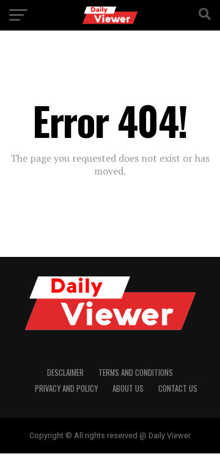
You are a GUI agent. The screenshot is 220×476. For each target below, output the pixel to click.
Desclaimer (65, 372)
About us (128, 388)
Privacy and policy (66, 388)
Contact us (177, 388)
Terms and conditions (135, 372)
